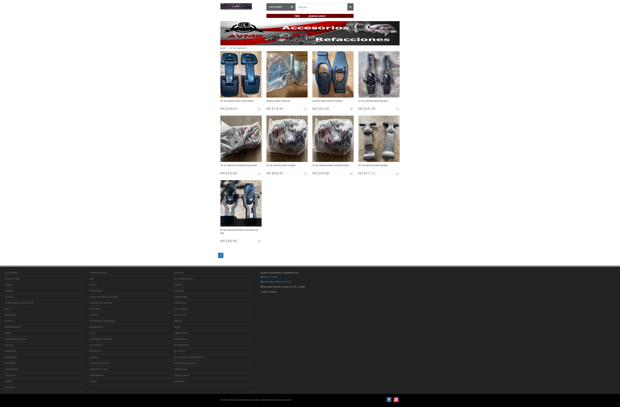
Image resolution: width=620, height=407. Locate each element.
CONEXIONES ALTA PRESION (19, 303)
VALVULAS (179, 381)
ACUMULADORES (98, 272)
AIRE (91, 279)
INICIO (223, 48)
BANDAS (9, 284)
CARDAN (9, 290)
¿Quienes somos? (317, 16)
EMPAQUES (10, 315)
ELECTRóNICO (181, 309)
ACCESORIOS (11, 272)
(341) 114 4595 (270, 277)
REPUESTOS (95, 351)
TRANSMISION (96, 375)
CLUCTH (9, 297)
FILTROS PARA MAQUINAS (102, 321)
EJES (7, 309)
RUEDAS (93, 357)
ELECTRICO (95, 309)
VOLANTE (10, 387)
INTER (8, 333)
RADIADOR (10, 351)
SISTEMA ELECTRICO (100, 363)
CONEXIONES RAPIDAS (100, 303)
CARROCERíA (96, 290)
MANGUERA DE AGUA (15, 339)
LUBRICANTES (181, 333)
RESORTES (179, 351)
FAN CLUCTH (180, 315)
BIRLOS (93, 284)
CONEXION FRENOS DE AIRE (103, 297)
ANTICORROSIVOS (183, 279)
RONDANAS (11, 357)
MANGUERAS (180, 339)
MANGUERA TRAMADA (100, 339)
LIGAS (92, 333)
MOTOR (9, 345)
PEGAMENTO (96, 345)
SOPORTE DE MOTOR (185, 363)
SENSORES (10, 363)
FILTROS (9, 321)
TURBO (8, 381)
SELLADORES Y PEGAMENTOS (189, 357)
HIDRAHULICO (96, 327)
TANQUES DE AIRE (98, 369)
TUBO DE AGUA (182, 375)
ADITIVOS (179, 272)
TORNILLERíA (180, 369)
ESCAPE (93, 315)
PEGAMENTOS (181, 345)
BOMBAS (178, 284)
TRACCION (10, 375)
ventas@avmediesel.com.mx (277, 281)
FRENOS (178, 321)
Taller (297, 16)
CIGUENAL (179, 290)
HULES (177, 327)
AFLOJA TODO (12, 279)
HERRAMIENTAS (13, 327)
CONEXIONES (181, 297)
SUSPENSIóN (11, 369)
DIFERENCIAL (180, 303)
